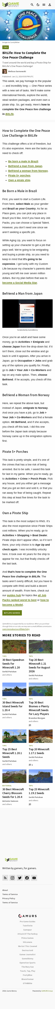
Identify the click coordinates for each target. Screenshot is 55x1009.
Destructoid (27, 950)
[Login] (50, 5)
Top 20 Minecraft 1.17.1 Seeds (39, 751)
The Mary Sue (27, 966)
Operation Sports (27, 962)
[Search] (32, 5)
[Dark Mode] (38, 5)
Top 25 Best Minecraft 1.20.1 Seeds (12, 753)
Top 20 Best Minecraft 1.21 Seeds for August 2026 (39, 665)
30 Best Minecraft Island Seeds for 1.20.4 (13, 706)
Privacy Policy (8, 898)
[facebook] (27, 878)
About (5, 890)
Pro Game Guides (27, 921)
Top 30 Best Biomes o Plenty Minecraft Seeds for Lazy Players (39, 708)
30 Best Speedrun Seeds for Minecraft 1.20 (13, 663)
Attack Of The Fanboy (28, 934)
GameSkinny (27, 958)
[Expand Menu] (44, 5)
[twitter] (20, 878)
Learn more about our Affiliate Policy (15, 629)
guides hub (14, 595)
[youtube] (34, 878)
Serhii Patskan (9, 671)
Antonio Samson (10, 801)
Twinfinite (27, 925)
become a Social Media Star (19, 282)
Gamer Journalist (27, 954)
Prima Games (27, 938)
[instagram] (12, 878)
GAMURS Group (47, 991)
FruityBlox (27, 975)
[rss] (5, 878)
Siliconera (27, 942)
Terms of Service (10, 894)
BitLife (9, 114)
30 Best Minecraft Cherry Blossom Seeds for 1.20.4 (13, 793)
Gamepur (27, 929)
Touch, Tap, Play (27, 971)
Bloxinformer (28, 979)
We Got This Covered (27, 946)
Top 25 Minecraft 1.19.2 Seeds (39, 791)
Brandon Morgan (37, 718)
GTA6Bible (27, 983)
